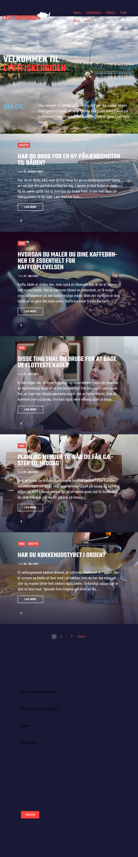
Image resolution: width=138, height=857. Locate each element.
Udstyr (23, 145)
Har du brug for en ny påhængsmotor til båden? (69, 160)
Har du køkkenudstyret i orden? (62, 555)
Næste (82, 636)
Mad (21, 243)
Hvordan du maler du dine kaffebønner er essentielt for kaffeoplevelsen (67, 261)
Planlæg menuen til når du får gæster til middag (65, 460)
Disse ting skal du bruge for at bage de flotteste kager (67, 362)
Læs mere (30, 207)
